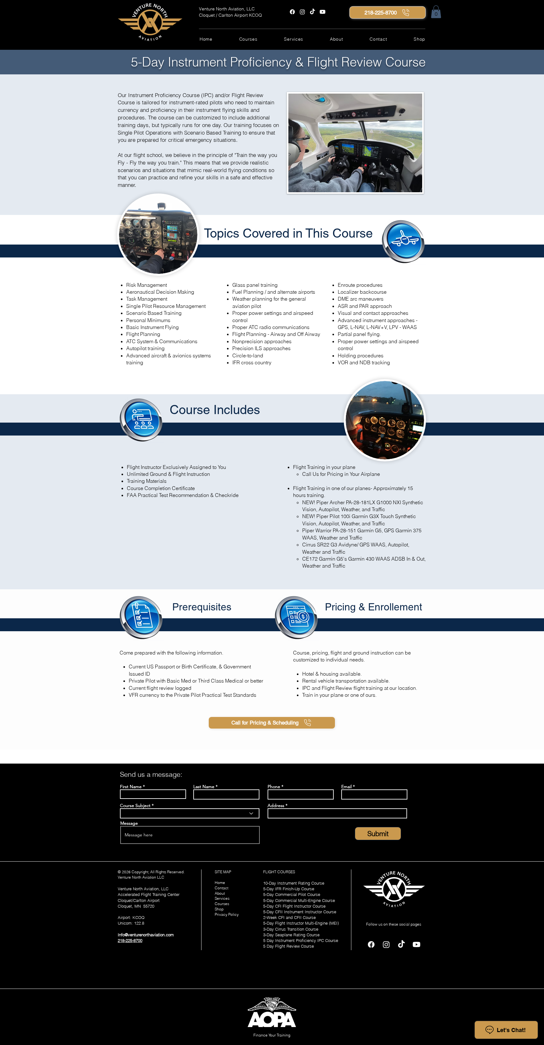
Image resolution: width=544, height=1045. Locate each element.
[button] (436, 11)
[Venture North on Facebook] (292, 12)
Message (129, 823)
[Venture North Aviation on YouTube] (322, 12)
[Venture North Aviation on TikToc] (312, 12)
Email (346, 786)
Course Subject (135, 805)
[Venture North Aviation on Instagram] (302, 12)
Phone (274, 786)
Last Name (203, 786)
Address (276, 805)
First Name (131, 786)
